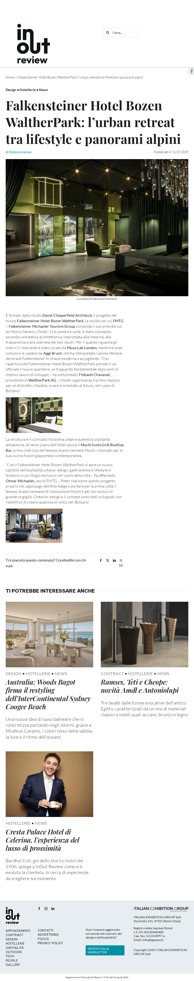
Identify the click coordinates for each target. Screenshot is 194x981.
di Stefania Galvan (19, 152)
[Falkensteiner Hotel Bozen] (97, 161)
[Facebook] (100, 560)
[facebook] (39, 908)
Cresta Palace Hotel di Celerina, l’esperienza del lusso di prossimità (42, 839)
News (61, 673)
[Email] (120, 565)
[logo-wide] (33, 25)
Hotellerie (38, 673)
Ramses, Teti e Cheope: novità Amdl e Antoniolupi (140, 685)
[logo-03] (13, 909)
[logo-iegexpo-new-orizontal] (161, 909)
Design (14, 673)
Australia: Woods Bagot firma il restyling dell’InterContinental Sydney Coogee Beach (48, 694)
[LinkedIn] (114, 560)
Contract (112, 673)
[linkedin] (52, 908)
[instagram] (46, 908)
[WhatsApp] (121, 560)
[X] (107, 560)
